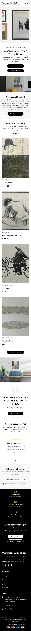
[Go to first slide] (23, 460)
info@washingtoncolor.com (11, 609)
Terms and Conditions (11, 624)
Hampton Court (8, 341)
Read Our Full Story (15, 114)
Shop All (15, 133)
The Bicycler (6, 288)
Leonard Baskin (7, 179)
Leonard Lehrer (7, 338)
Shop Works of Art (15, 66)
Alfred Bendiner (7, 285)
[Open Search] (21, 3)
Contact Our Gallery (15, 541)
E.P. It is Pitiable (7, 183)
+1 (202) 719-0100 (8, 605)
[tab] (14, 460)
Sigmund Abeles (7, 232)
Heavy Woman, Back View (11, 235)
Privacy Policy (21, 624)
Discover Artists (15, 70)
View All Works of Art (15, 352)
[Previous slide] (8, 460)
